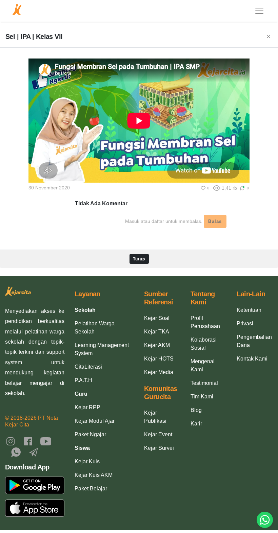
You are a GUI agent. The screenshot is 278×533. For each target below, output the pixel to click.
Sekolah (85, 310)
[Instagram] (10, 441)
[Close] (268, 37)
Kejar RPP (87, 407)
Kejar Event (158, 434)
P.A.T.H (83, 380)
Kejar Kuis (87, 461)
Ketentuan (249, 310)
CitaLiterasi (88, 367)
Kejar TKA (156, 331)
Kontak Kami (252, 359)
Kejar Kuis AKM (94, 475)
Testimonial (204, 383)
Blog (196, 410)
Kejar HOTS (159, 359)
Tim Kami (202, 396)
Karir (196, 423)
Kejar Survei (159, 448)
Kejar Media (158, 372)
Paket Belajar (91, 488)
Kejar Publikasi (155, 417)
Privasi (245, 323)
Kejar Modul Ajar (95, 421)
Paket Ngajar (90, 434)
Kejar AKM (157, 345)
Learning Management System (102, 349)
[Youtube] (45, 441)
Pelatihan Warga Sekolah (95, 327)
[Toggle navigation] (259, 10)
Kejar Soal (157, 318)
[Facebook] (28, 441)
